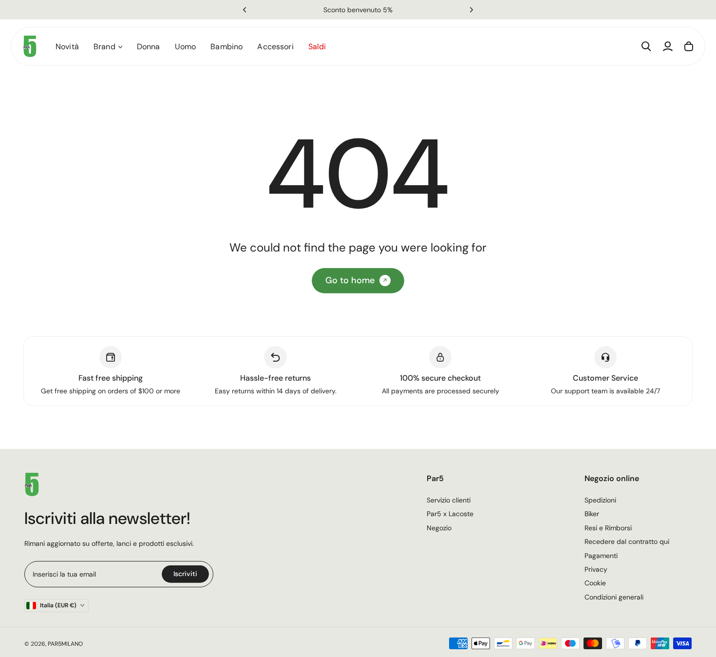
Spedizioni (600, 500)
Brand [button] (104, 46)
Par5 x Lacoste (450, 513)
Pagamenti (601, 555)
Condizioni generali (613, 597)
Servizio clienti (449, 500)
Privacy (595, 569)
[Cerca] (646, 46)
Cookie (595, 583)
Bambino (226, 46)
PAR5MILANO (65, 644)
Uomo (185, 46)
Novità (67, 46)
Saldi (317, 46)
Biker (591, 513)
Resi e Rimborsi (608, 527)
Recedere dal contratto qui (626, 541)
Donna (148, 46)
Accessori (275, 46)
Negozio (439, 527)
